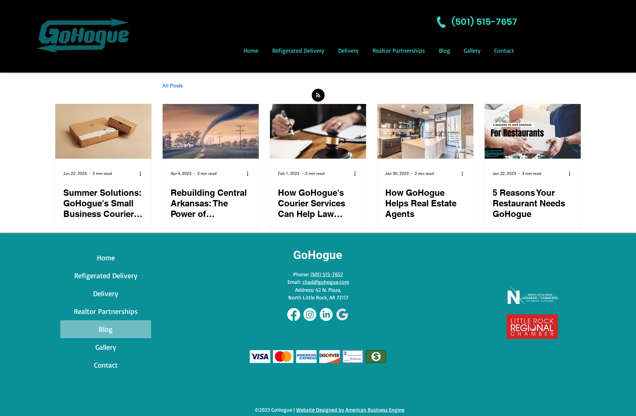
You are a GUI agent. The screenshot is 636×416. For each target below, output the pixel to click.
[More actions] (142, 174)
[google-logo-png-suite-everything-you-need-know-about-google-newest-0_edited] (342, 314)
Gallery (105, 346)
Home (106, 257)
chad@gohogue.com (325, 282)
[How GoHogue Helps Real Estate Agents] (425, 131)
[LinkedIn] (326, 314)
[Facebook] (293, 314)
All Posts (172, 85)
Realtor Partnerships (106, 311)
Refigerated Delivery (105, 275)
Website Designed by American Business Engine (350, 409)
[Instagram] (309, 314)
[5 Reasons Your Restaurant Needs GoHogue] (533, 131)
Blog (106, 329)
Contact (106, 364)
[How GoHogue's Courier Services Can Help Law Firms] (318, 131)
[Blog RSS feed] (318, 95)
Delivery (105, 293)
